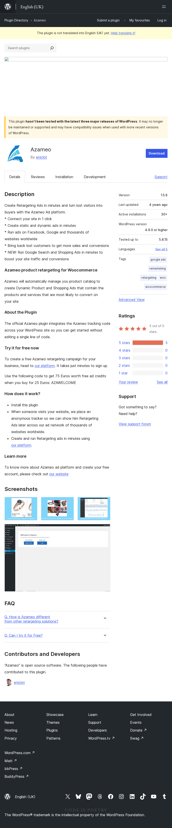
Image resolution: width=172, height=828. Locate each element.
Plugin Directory (16, 20)
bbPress (13, 768)
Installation (64, 177)
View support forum (135, 424)
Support (161, 177)
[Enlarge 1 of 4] (31, 503)
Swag (137, 738)
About (9, 714)
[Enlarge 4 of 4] (104, 530)
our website (59, 474)
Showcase (55, 714)
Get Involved (141, 714)
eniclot (41, 157)
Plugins (52, 730)
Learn (92, 714)
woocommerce (155, 286)
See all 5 (161, 249)
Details (14, 177)
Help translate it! (123, 33)
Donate (138, 730)
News (9, 722)
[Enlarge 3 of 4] (104, 503)
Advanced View (132, 299)
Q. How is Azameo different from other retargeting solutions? (31, 619)
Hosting (10, 730)
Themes (53, 722)
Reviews (38, 177)
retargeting (148, 277)
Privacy (10, 738)
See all (162, 382)
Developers (97, 730)
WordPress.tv (101, 738)
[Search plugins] (51, 48)
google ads (158, 259)
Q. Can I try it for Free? (23, 635)
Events (136, 722)
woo (163, 277)
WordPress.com (19, 753)
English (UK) (25, 797)
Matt (10, 761)
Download (157, 153)
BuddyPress (16, 776)
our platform (45, 365)
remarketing (157, 268)
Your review (128, 382)
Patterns (53, 738)
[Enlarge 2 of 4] (68, 503)
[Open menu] (165, 6)
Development (95, 177)
